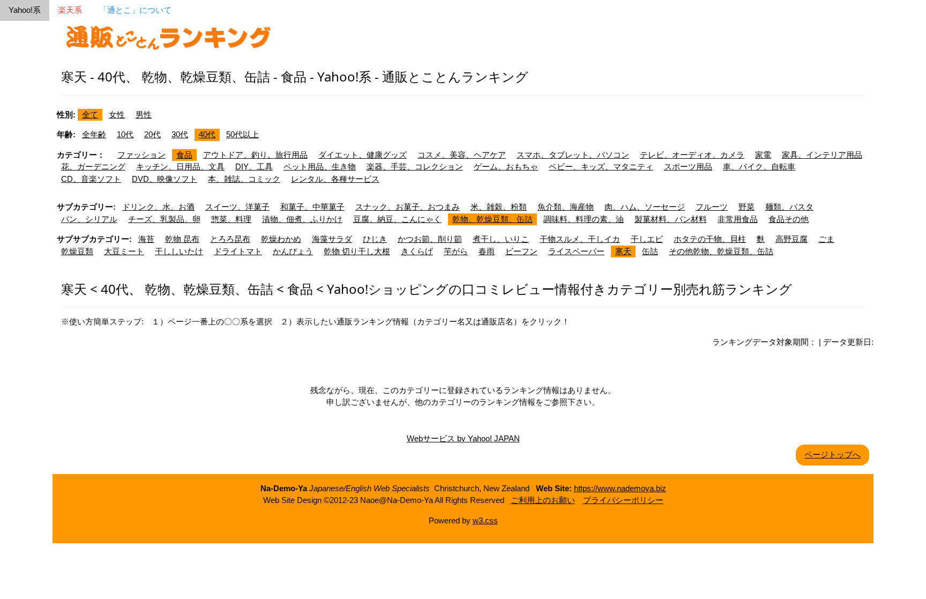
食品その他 (788, 219)
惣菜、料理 (231, 219)
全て (90, 114)
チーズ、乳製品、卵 (164, 219)
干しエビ (647, 238)
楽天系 (70, 9)
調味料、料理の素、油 (583, 219)
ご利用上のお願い (543, 500)
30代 (179, 134)
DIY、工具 (254, 166)
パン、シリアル (89, 219)
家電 (763, 154)
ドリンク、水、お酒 (158, 206)
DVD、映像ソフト (164, 178)
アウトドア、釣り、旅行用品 (255, 154)
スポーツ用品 (688, 166)
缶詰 (650, 251)
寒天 (623, 251)
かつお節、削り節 (430, 238)
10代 (125, 134)
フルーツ (712, 206)
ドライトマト (238, 251)
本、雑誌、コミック (244, 178)
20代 (152, 134)
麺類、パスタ (789, 206)
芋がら (456, 251)
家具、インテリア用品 (822, 154)
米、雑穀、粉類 (499, 206)
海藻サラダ (332, 238)
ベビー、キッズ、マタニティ (601, 166)
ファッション (141, 154)
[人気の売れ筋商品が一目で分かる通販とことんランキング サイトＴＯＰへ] (168, 35)
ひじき (375, 238)
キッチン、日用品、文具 (180, 166)
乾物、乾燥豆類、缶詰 (492, 219)
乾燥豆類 (77, 251)
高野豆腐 (791, 238)
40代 (207, 134)
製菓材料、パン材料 (670, 219)
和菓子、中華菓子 (312, 206)
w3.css (485, 520)
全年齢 (94, 134)
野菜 (746, 206)
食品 (184, 154)
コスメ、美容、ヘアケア (461, 154)
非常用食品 (738, 219)
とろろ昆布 (230, 238)
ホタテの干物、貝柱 (710, 238)
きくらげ (417, 251)
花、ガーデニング (93, 166)
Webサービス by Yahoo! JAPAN (463, 438)
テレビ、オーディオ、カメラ (692, 154)
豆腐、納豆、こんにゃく (397, 219)
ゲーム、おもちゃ (506, 166)
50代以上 (242, 134)
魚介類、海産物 (565, 206)
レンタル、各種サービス (335, 178)
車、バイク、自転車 (759, 166)
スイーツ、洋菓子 (237, 206)
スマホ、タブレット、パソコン (573, 154)
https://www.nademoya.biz (620, 488)
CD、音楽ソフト (91, 178)
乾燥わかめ (281, 238)
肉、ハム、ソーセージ (644, 206)
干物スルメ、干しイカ (580, 238)
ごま (826, 238)
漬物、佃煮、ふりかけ (302, 219)
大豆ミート (124, 251)
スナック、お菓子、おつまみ (407, 206)
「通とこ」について (135, 9)
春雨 (487, 251)
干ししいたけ (179, 251)
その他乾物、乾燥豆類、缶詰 (721, 251)
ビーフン (521, 251)
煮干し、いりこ (501, 238)
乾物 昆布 (182, 238)
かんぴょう (293, 251)
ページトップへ (832, 454)
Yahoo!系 (25, 9)
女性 (117, 114)
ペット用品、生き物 (319, 166)
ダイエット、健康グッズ (362, 154)
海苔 (146, 238)
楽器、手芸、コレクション (415, 166)
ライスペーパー (576, 251)
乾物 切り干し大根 (357, 251)
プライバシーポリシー (623, 500)
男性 (144, 114)
